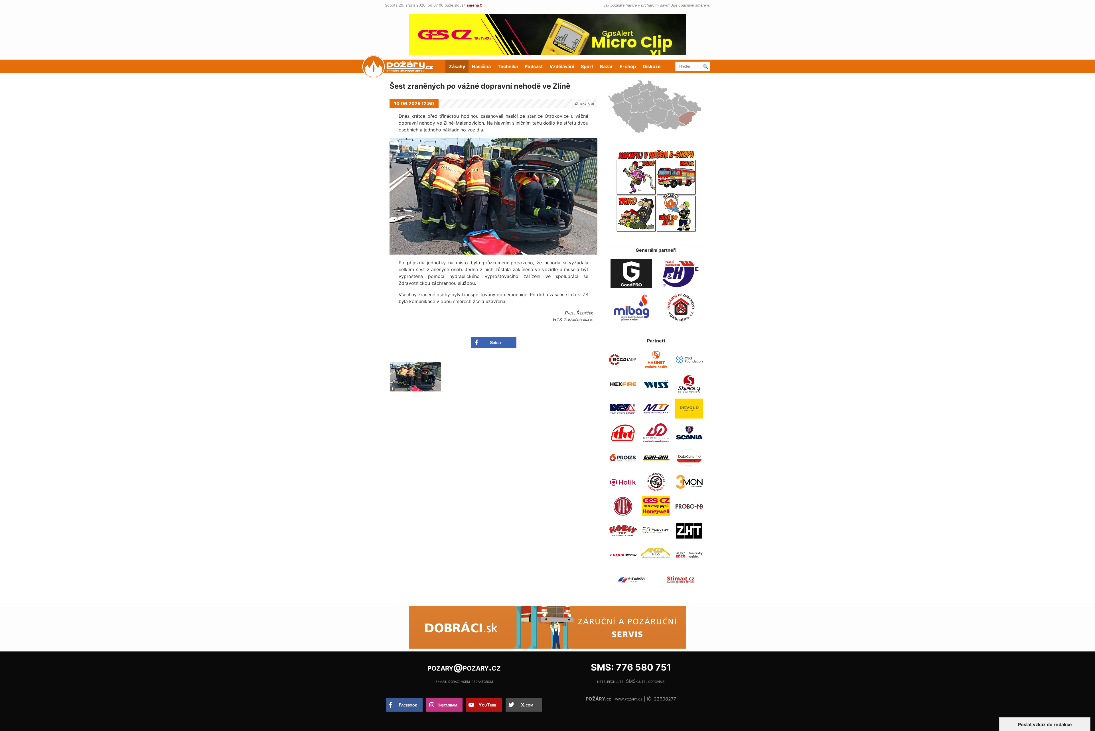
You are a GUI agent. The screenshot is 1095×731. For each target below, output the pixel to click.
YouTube (487, 705)
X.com (527, 705)
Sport (587, 66)
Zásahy (457, 66)
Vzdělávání (561, 66)
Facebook (408, 705)
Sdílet (496, 342)
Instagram (447, 705)
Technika (508, 66)
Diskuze (652, 66)
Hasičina (481, 66)
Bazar (606, 66)
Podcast (534, 66)
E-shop (628, 66)
